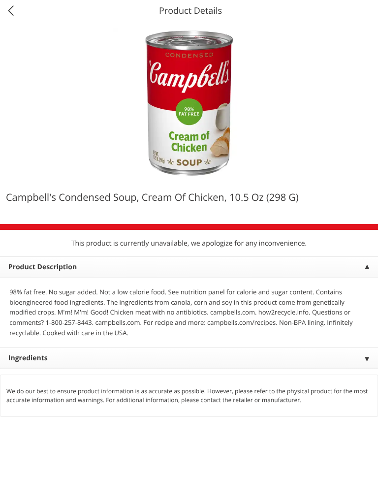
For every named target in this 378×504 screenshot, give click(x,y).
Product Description (42, 267)
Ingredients (28, 358)
